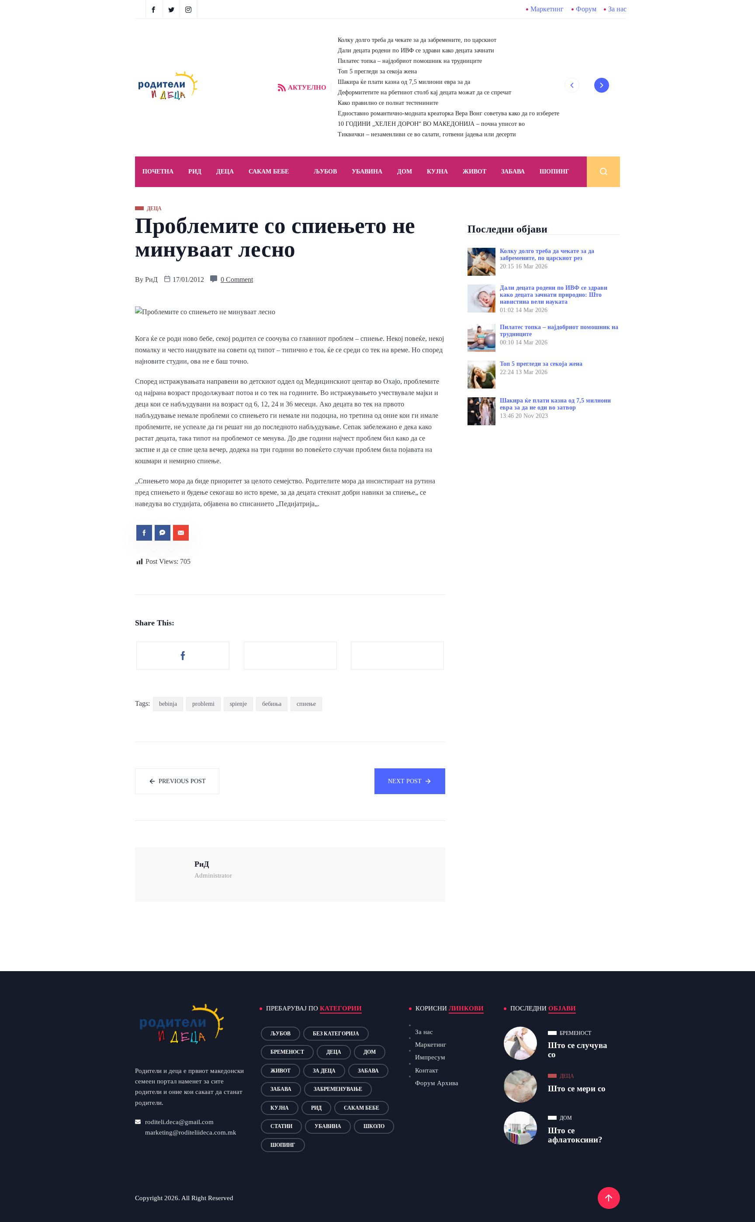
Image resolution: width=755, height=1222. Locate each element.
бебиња (271, 704)
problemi (203, 704)
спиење (306, 704)
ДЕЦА (225, 171)
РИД (194, 171)
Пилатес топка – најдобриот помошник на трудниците (410, 61)
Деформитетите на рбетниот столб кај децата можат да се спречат (424, 92)
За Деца (324, 1071)
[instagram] (189, 9)
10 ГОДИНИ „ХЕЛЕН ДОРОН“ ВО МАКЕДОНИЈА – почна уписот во (431, 124)
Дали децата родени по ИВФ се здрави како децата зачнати (416, 50)
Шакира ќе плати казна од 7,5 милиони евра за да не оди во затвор (555, 404)
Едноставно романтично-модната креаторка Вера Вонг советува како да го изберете (448, 113)
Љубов (325, 171)
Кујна (437, 171)
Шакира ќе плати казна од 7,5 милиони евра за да (404, 82)
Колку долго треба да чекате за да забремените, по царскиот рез (547, 254)
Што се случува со (577, 1050)
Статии (281, 1126)
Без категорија (336, 1034)
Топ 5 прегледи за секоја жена (377, 71)
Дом (404, 171)
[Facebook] (154, 9)
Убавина (367, 171)
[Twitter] (172, 9)
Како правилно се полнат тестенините (388, 103)
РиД (151, 279)
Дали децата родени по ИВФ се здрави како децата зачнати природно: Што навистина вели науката (553, 295)
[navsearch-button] (603, 171)
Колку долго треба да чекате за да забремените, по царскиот (417, 40)
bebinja (168, 704)
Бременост (287, 1052)
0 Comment (237, 279)
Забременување (338, 1089)
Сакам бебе (269, 171)
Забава (513, 171)
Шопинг (554, 171)
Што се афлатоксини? (575, 1135)
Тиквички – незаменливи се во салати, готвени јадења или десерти (427, 134)
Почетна (157, 171)
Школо (374, 1126)
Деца (333, 1052)
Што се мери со (577, 1088)
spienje (238, 704)
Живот (474, 171)
